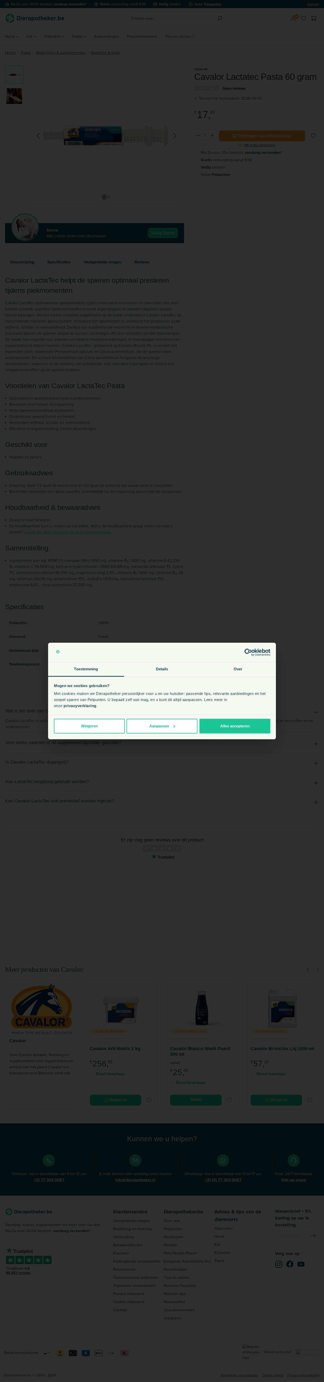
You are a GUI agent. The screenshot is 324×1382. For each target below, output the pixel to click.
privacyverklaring (80, 706)
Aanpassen (159, 726)
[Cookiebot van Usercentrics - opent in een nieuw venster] (248, 652)
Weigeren (89, 726)
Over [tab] (238, 669)
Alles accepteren (235, 726)
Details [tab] (162, 669)
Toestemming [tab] (86, 669)
